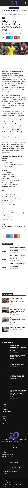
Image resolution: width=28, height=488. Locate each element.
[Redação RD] (3, 34)
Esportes (7, 14)
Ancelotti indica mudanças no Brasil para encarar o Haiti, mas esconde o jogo (18, 249)
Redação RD (7, 33)
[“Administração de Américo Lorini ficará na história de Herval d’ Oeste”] (5, 377)
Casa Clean (13, 383)
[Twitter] (11, 37)
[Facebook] (8, 37)
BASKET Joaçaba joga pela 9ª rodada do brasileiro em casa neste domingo (18, 265)
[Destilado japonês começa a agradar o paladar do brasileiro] (5, 357)
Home (3, 14)
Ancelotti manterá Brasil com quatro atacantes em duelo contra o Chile (17, 257)
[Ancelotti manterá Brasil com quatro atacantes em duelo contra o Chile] (5, 257)
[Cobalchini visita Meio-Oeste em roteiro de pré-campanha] (5, 329)
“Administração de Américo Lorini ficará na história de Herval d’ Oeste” (17, 376)
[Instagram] (12, 467)
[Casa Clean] (5, 385)
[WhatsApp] (18, 37)
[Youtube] (19, 467)
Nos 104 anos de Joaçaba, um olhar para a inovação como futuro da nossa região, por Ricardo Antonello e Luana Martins (18, 393)
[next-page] (5, 271)
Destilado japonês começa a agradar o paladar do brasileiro (17, 357)
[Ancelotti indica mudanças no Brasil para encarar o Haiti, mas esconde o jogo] (5, 249)
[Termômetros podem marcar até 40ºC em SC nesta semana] (5, 365)
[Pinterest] (15, 37)
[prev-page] (3, 271)
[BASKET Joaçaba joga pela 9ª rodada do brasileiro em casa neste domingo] (5, 265)
